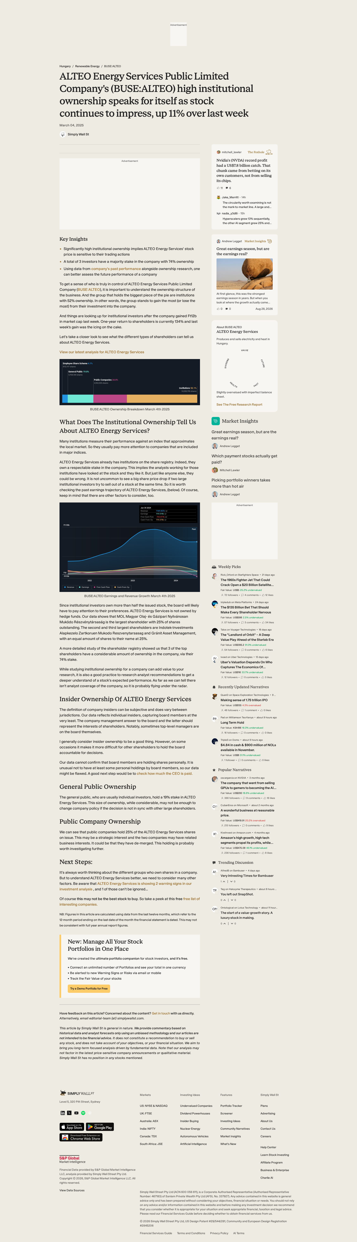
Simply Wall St (78, 134)
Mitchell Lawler (230, 470)
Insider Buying (189, 1121)
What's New (228, 1144)
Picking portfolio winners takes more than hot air (241, 483)
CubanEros (227, 805)
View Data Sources (72, 1190)
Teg (223, 889)
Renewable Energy (87, 66)
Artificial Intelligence (193, 1144)
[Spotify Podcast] (83, 1113)
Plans (264, 1106)
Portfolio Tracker (231, 1106)
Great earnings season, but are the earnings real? (244, 434)
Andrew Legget (230, 446)
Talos (223, 629)
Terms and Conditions (191, 1233)
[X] (69, 1113)
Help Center (268, 1147)
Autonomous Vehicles (194, 1136)
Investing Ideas (230, 1121)
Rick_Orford (227, 574)
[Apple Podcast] (90, 1113)
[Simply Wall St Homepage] (77, 1092)
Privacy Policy (219, 1233)
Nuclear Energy (190, 1128)
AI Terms (238, 1233)
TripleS (224, 739)
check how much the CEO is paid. (165, 773)
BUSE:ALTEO (89, 289)
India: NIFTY (147, 1128)
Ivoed (224, 657)
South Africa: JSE (151, 1144)
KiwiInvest (226, 832)
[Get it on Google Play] (100, 1127)
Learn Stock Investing (275, 1155)
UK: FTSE (146, 1113)
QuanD (224, 695)
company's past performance (115, 268)
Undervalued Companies (196, 1106)
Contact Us (268, 1128)
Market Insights (230, 1136)
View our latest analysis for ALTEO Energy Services (102, 352)
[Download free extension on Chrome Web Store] (81, 1137)
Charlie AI (267, 1178)
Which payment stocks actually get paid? (244, 459)
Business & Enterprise (275, 1170)
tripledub (226, 602)
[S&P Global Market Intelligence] (72, 1159)
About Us (267, 1121)
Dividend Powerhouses (195, 1113)
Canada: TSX (148, 1136)
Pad (223, 717)
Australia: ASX (149, 1121)
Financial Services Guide (156, 1233)
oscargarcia (227, 777)
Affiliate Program (272, 1162)
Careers (266, 1136)
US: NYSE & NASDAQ (154, 1106)
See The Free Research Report (239, 404)
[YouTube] (76, 1113)
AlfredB (225, 870)
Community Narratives (235, 1128)
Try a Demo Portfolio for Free (89, 988)
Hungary (65, 66)
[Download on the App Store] (72, 1127)
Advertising (268, 1113)
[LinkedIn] (63, 1113)
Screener (226, 1113)
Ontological (227, 907)
